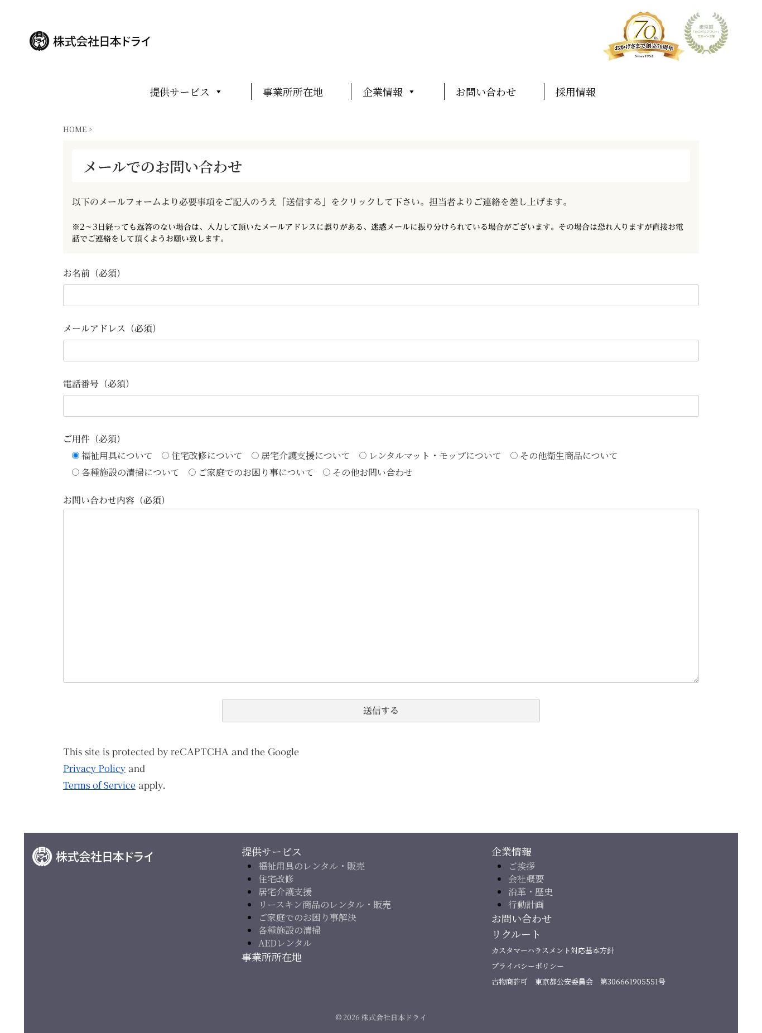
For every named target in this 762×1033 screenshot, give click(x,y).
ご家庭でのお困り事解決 (307, 917)
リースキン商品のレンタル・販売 (324, 904)
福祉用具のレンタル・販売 (311, 866)
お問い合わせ (486, 91)
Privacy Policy (94, 768)
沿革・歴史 (530, 891)
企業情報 (383, 91)
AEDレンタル (285, 943)
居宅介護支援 (285, 891)
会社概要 (526, 878)
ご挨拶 (521, 866)
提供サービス (179, 91)
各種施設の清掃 (289, 930)
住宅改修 (276, 878)
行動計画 (526, 904)
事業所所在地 (293, 91)
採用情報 (576, 91)
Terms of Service (99, 785)
